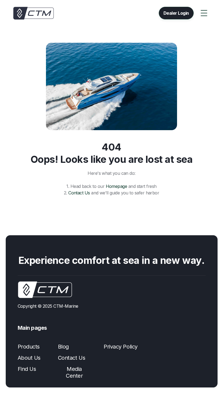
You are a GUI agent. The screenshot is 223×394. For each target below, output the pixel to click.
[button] (204, 13)
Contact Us (79, 193)
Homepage (116, 186)
